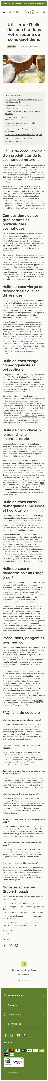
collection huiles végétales (19, 923)
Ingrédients (11, 47)
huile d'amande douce (25, 408)
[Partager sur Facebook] (5, 945)
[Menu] (22, 1059)
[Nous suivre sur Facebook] (5, 1035)
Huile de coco (10, 903)
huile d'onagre (27, 410)
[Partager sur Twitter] (10, 945)
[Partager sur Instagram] (16, 945)
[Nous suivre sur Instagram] (12, 1035)
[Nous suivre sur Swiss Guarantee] (25, 1035)
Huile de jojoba (11, 912)
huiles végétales (32, 205)
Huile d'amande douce (14, 916)
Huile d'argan (10, 906)
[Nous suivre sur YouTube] (18, 1035)
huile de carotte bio (29, 415)
